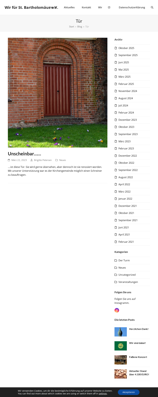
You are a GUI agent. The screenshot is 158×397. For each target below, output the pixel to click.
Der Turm (124, 260)
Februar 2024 (126, 112)
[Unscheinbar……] (57, 92)
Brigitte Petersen (43, 160)
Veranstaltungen (128, 282)
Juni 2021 (123, 227)
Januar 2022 (125, 198)
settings (103, 393)
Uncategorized (127, 274)
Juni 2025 (123, 62)
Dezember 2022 (127, 155)
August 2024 (125, 98)
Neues (62, 160)
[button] (152, 7)
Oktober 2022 (126, 162)
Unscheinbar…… (24, 153)
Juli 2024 (123, 105)
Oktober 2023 (126, 127)
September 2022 (128, 170)
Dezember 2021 (127, 206)
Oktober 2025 (126, 48)
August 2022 (125, 177)
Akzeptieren (129, 392)
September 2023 (128, 134)
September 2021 (128, 220)
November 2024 (127, 91)
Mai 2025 (123, 69)
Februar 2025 (126, 84)
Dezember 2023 (127, 120)
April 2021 (124, 234)
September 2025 (128, 55)
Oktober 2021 (126, 213)
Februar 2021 (126, 241)
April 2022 (124, 184)
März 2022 (124, 191)
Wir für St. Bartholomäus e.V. (31, 7)
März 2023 (124, 141)
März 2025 (124, 76)
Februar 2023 (126, 148)
